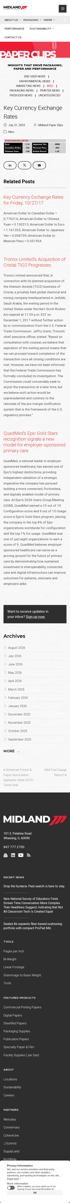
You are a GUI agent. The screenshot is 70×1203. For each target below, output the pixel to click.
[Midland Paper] (15, 9)
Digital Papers (13, 1015)
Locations (10, 1079)
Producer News (21, 95)
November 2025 (19, 723)
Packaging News (22, 90)
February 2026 (18, 698)
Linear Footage (14, 967)
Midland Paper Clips (50, 125)
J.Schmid (10, 1143)
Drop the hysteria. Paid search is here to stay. (34, 886)
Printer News (50, 90)
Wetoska (10, 1119)
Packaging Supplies (17, 1031)
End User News (35, 76)
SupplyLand (11, 1151)
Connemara (11, 1127)
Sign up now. (35, 617)
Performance (14, 28)
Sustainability (40, 28)
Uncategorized (49, 95)
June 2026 (15, 664)
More (12, 751)
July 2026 (14, 656)
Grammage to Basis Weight (22, 975)
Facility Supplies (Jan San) (21, 1055)
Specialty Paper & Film (19, 1047)
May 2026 (15, 672)
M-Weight (10, 959)
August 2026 (16, 648)
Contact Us (13, 37)
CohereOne (11, 1135)
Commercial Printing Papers (22, 1007)
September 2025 (19, 739)
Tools (7, 983)
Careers (9, 1095)
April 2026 (15, 681)
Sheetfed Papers (15, 1023)
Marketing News (28, 86)
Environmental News (34, 81)
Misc (50, 86)
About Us (11, 20)
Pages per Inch (14, 951)
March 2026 (16, 689)
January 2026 (17, 706)
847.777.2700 (14, 847)
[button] (10, 165)
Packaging (30, 20)
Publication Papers (16, 1039)
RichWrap (10, 1159)
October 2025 (17, 731)
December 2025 (19, 714)
